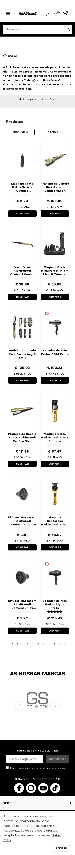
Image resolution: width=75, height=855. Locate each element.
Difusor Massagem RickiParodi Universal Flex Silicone (22, 604)
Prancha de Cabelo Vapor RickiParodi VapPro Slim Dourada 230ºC (22, 437)
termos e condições (54, 768)
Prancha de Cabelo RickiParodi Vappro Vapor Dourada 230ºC (55, 187)
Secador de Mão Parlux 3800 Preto (55, 352)
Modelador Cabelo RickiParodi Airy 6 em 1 (22, 354)
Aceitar (61, 848)
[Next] (55, 706)
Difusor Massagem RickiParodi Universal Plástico (22, 521)
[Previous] (20, 706)
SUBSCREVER (57, 759)
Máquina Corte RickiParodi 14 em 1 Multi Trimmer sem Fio (54, 270)
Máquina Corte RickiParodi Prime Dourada (54, 437)
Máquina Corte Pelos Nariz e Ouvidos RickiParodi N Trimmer (22, 187)
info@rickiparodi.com (17, 88)
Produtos (14, 122)
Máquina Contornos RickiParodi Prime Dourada (54, 521)
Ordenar (19, 132)
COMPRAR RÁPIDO (22, 214)
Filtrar (53, 132)
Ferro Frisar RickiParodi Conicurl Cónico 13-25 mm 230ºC (22, 270)
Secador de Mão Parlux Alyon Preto (55, 604)
